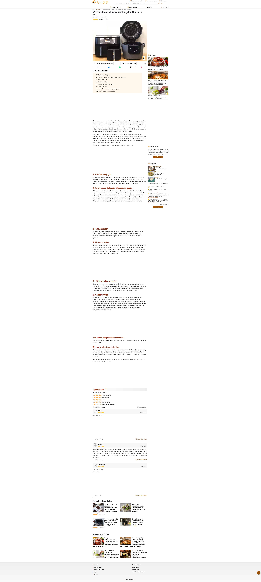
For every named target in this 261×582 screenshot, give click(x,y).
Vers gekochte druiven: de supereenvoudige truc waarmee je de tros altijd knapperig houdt (111, 554)
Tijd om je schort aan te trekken (105, 91)
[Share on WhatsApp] (120, 67)
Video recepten (97, 567)
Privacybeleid (135, 567)
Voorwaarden (135, 569)
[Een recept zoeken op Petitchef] (159, 3)
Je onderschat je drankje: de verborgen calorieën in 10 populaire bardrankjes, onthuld (139, 554)
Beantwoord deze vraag (153, 192)
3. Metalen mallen (101, 79)
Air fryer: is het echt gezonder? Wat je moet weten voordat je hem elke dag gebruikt (111, 522)
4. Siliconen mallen (102, 82)
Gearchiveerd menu (155, 183)
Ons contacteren (136, 564)
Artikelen (133, 7)
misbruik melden (142, 439)
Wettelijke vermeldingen (138, 572)
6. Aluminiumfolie (101, 86)
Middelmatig (106, 402)
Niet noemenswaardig (109, 404)
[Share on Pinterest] (142, 67)
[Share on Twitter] (131, 67)
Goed (104, 400)
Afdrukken (165, 183)
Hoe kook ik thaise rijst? (161, 179)
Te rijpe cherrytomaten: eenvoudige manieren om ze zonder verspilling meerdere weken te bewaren (106, 542)
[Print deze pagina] (145, 63)
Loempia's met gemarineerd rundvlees (161, 168)
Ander (164, 7)
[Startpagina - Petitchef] (93, 9)
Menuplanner (157, 157)
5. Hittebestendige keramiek (104, 84)
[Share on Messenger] (109, 67)
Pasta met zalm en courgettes (159, 174)
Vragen (149, 7)
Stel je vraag (158, 207)
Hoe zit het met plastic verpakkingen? (107, 89)
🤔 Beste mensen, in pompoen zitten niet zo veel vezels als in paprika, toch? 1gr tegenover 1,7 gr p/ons (158, 200)
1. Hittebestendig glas (102, 75)
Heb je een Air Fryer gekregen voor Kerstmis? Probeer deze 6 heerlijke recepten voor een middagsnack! (105, 508)
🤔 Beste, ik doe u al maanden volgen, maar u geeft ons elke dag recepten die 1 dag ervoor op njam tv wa (158, 195)
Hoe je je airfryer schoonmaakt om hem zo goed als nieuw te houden (138, 521)
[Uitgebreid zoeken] (162, 4)
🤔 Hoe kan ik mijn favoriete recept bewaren (157, 190)
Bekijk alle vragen (163, 204)
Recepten (115, 7)
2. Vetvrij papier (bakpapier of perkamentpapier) (111, 77)
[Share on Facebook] (98, 67)
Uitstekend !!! (106, 395)
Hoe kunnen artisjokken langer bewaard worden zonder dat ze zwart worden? (139, 507)
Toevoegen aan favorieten (104, 63)
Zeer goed (105, 397)
